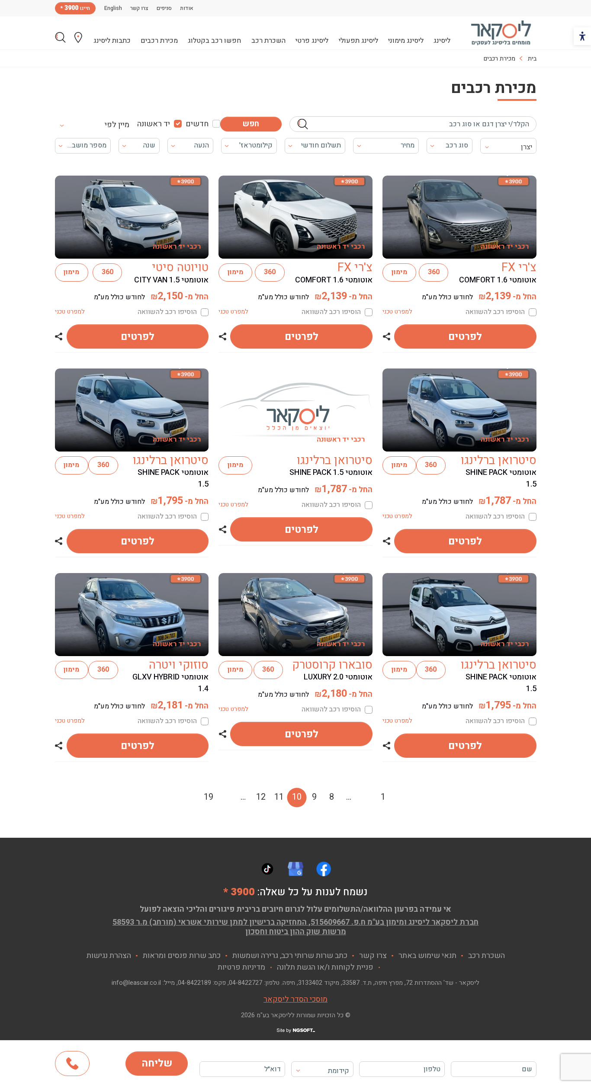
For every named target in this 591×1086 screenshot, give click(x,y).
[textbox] (322, 1071)
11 (279, 797)
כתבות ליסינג (112, 40)
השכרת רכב (268, 40)
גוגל (295, 869)
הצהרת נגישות (109, 955)
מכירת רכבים (159, 40)
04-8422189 (194, 982)
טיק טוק (267, 869)
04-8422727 (245, 982)
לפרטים (465, 336)
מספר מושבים (85, 145)
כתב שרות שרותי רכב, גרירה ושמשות (289, 955)
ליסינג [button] (442, 40)
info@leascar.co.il (136, 982)
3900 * (239, 892)
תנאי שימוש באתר (427, 955)
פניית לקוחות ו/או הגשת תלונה (325, 967)
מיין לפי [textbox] (117, 125)
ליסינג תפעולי (358, 40)
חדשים (197, 124)
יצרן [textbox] (526, 147)
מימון (399, 272)
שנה (149, 145)
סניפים (164, 8)
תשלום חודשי (321, 145)
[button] (386, 336)
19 (208, 797)
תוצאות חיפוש (60, 37)
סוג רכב (457, 145)
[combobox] (98, 124)
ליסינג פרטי (312, 40)
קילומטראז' (256, 145)
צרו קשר (139, 8)
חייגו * (75, 8)
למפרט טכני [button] (397, 311)
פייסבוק (323, 869)
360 (434, 272)
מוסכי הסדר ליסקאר (295, 999)
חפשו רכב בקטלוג (214, 40)
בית (532, 58)
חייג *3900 (72, 1063)
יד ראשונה (153, 124)
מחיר (407, 145)
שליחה (156, 1063)
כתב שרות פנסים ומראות (182, 955)
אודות (186, 8)
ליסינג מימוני (406, 40)
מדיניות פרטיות (241, 967)
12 (261, 797)
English (113, 8)
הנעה (201, 145)
